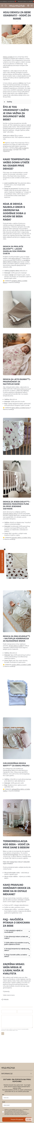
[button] (2, 561)
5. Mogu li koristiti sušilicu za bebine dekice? (15, 955)
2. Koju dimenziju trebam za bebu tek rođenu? (16, 937)
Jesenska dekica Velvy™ (10, 513)
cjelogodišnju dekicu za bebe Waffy (16, 790)
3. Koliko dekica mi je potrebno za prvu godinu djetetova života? (16, 943)
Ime (3, 1094)
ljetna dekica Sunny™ (24, 389)
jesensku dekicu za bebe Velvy (21, 537)
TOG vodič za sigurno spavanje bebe (16, 148)
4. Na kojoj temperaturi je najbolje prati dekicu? (16, 949)
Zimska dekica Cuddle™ (16, 646)
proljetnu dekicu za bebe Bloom (15, 281)
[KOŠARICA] (31, 5)
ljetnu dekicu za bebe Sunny (21, 407)
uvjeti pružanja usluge (10, 1030)
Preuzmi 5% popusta (17, 1119)
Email (3, 1102)
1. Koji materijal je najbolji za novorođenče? (13, 931)
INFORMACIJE (7, 1074)
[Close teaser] (4, 549)
